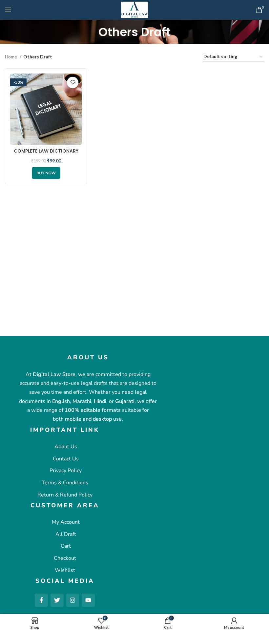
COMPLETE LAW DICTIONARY (46, 151)
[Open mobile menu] (8, 9)
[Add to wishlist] (72, 82)
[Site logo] (134, 9)
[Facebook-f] (41, 600)
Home (11, 56)
